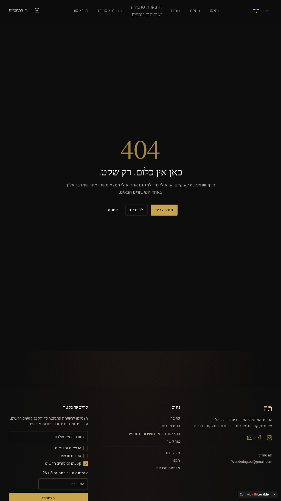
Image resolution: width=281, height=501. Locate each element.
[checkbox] (85, 448)
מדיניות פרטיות (168, 468)
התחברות (16, 10)
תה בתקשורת (110, 11)
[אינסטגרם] (269, 438)
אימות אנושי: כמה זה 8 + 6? (65, 473)
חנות (175, 11)
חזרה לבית (164, 210)
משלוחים (173, 453)
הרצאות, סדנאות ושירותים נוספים (154, 434)
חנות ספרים (171, 426)
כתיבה (194, 11)
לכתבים (136, 210)
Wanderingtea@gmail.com (251, 461)
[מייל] (249, 438)
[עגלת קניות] (37, 10)
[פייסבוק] (259, 438)
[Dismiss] (274, 494)
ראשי (214, 11)
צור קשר (81, 11)
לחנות (113, 210)
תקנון (176, 460)
